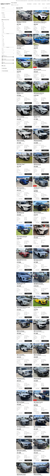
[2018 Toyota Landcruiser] (41, 86)
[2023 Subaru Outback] (24, 444)
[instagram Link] (48, 0)
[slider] (2, 56)
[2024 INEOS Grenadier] (41, 277)
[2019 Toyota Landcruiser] (24, 229)
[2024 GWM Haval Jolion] (24, 253)
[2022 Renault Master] (41, 134)
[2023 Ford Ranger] (24, 134)
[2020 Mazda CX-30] (24, 39)
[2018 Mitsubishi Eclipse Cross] (41, 181)
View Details (20, 31)
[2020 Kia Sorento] (41, 157)
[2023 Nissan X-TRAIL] (24, 420)
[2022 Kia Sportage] (41, 372)
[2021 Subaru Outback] (41, 253)
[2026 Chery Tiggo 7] (24, 157)
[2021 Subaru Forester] (41, 395)
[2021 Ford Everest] (41, 324)
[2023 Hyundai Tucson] (24, 467)
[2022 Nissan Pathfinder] (24, 15)
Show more (8, 33)
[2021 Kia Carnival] (24, 63)
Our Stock (34, 3)
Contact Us (28, 31)
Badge (2, 48)
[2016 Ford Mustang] (41, 301)
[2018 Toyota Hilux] (41, 444)
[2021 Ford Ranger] (41, 63)
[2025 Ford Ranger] (41, 206)
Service (43, 3)
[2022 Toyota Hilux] (24, 181)
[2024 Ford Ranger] (41, 467)
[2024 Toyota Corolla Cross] (41, 229)
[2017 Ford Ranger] (41, 420)
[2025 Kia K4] (41, 39)
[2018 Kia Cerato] (24, 86)
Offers (39, 3)
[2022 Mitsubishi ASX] (24, 277)
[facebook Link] (47, 0)
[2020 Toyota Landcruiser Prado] (24, 301)
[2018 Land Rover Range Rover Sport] (41, 15)
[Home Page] (5, 4)
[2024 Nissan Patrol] (24, 372)
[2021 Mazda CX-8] (24, 206)
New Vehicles (29, 3)
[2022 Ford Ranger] (24, 110)
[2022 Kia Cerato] (41, 110)
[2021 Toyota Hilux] (24, 348)
